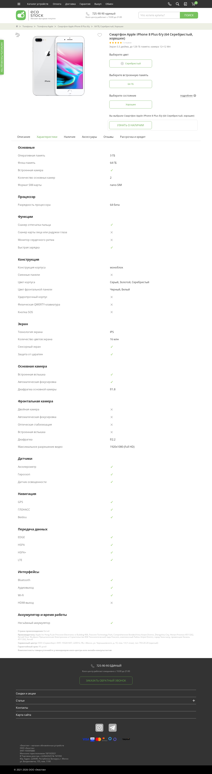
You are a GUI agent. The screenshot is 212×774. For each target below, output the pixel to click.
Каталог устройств (37, 3)
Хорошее (131, 104)
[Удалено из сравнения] (17, 34)
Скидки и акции (26, 693)
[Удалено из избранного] (99, 34)
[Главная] (17, 26)
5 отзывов (127, 43)
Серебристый (133, 63)
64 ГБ (131, 84)
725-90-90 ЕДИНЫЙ (108, 665)
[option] (58, 65)
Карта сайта (23, 715)
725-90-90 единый (103, 13)
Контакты (22, 708)
